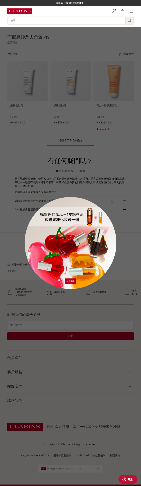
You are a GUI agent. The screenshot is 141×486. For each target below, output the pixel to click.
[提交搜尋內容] (130, 21)
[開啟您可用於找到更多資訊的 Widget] (127, 479)
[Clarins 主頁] (19, 11)
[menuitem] (114, 11)
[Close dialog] (112, 201)
